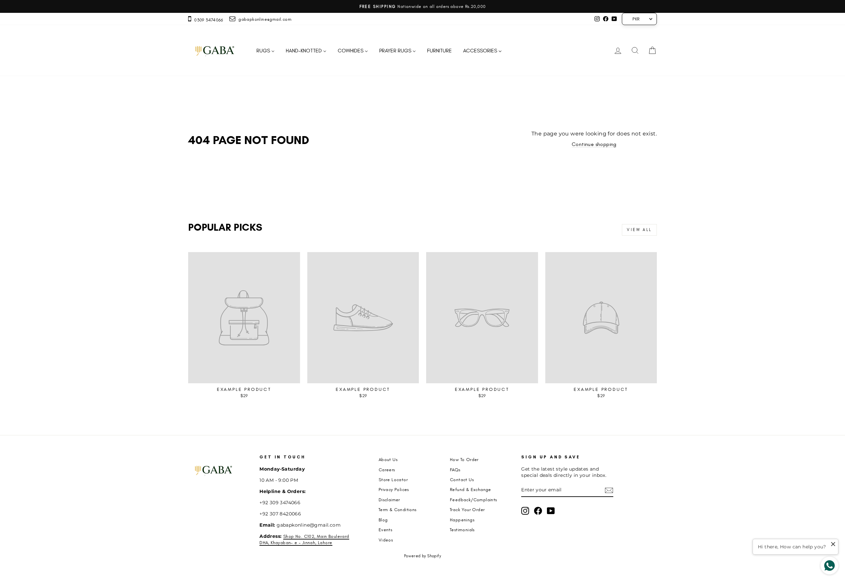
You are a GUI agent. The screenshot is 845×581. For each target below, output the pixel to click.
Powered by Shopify (422, 556)
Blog (383, 519)
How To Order (464, 459)
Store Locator (393, 479)
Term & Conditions (398, 509)
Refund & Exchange (470, 489)
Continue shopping (594, 144)
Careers (387, 469)
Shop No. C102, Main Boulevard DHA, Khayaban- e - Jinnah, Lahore (304, 539)
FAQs (455, 469)
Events (385, 529)
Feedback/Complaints (473, 499)
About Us (388, 459)
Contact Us (462, 479)
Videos (386, 539)
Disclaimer (389, 499)
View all (639, 229)
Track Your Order (467, 509)
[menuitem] (265, 50)
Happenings (462, 519)
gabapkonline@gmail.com (263, 19)
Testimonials (462, 529)
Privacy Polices (394, 489)
